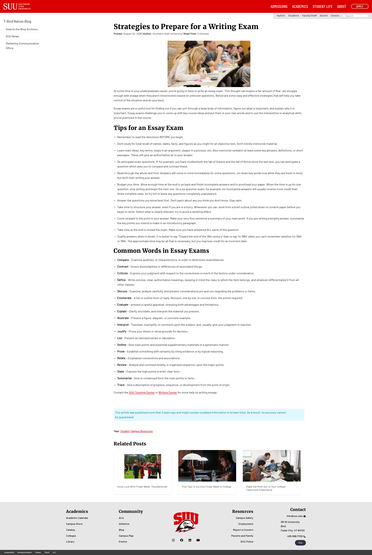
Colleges (71, 535)
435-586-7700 (295, 536)
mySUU (281, 15)
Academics (300, 6)
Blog (121, 529)
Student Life (323, 6)
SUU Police (246, 541)
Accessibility (9, 552)
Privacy (38, 552)
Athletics (124, 523)
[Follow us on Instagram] (173, 540)
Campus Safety (244, 517)
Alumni (324, 15)
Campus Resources (141, 431)
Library (70, 541)
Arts (121, 517)
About (341, 6)
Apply (359, 6)
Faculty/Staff (309, 15)
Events (123, 541)
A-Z (54, 552)
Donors (335, 15)
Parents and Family (242, 535)
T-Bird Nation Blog (17, 21)
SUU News (12, 36)
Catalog (70, 529)
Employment (246, 523)
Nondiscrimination (25, 552)
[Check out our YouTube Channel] (198, 540)
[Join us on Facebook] (181, 540)
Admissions (279, 6)
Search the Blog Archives (22, 29)
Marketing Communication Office (22, 45)
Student (125, 431)
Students (293, 15)
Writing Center (168, 392)
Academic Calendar (77, 517)
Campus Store (74, 523)
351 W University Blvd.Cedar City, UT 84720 (293, 526)
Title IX (46, 552)
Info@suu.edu (295, 515)
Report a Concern (243, 529)
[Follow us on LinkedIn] (190, 540)
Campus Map (126, 535)
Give (300, 542)
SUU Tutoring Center (142, 392)
